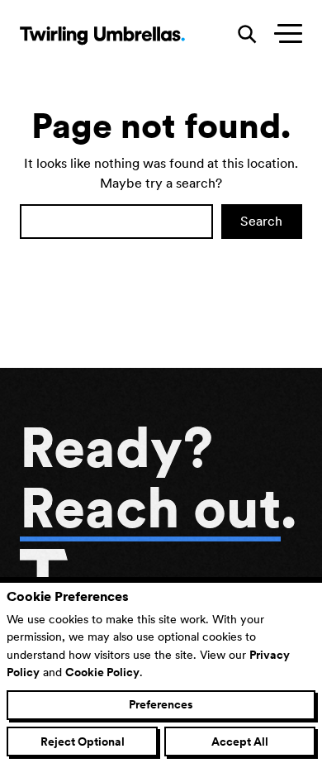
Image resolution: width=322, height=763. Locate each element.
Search (261, 221)
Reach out (150, 507)
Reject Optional (82, 741)
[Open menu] (284, 35)
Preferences (161, 704)
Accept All (239, 741)
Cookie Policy (102, 672)
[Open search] (248, 35)
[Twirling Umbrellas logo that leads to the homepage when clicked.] (102, 35)
